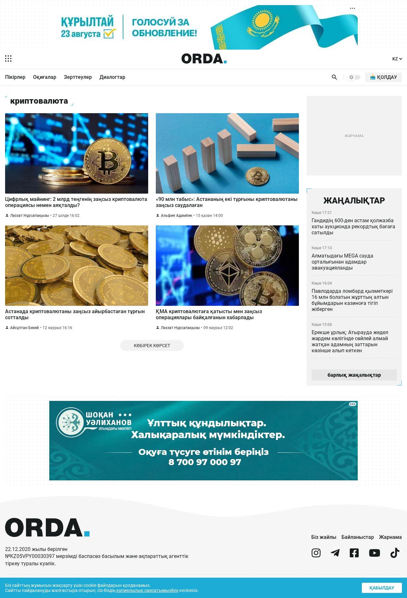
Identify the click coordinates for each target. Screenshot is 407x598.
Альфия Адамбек (176, 215)
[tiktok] (395, 556)
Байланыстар (357, 537)
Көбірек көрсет (152, 345)
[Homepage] (204, 58)
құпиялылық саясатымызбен (147, 590)
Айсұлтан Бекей (24, 328)
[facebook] (354, 556)
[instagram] (316, 556)
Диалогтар (112, 77)
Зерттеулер (78, 77)
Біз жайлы (323, 537)
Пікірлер (15, 77)
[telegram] (335, 556)
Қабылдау (381, 587)
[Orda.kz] (47, 543)
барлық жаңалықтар (354, 375)
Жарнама (390, 537)
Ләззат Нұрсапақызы (29, 215)
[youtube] (374, 556)
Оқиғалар (44, 77)
